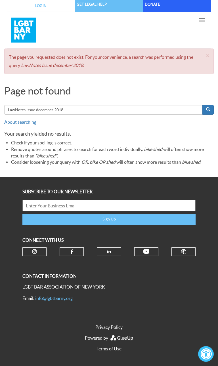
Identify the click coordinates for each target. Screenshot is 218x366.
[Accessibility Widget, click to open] (206, 354)
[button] (207, 55)
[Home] (89, 30)
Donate (152, 4)
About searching (20, 122)
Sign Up (109, 219)
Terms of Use (109, 348)
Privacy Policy (109, 327)
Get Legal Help (92, 4)
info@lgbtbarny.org (54, 298)
